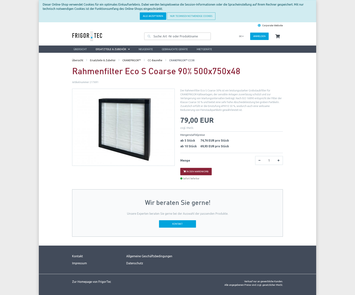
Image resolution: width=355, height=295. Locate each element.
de (240, 36)
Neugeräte (146, 49)
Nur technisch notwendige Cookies (191, 16)
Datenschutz (134, 263)
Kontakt (177, 224)
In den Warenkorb (197, 171)
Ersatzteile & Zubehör (111, 49)
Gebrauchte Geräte (175, 49)
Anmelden (259, 36)
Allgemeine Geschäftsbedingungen (149, 256)
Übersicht (80, 49)
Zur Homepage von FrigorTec (91, 281)
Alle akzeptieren (153, 16)
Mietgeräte (204, 49)
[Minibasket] (277, 36)
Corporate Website (272, 25)
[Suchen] (149, 36)
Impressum (79, 263)
